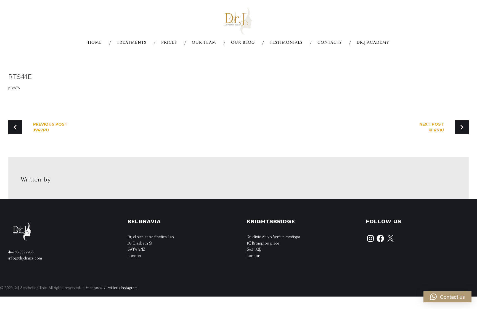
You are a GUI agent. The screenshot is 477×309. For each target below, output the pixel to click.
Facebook (94, 287)
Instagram (129, 287)
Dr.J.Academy (373, 43)
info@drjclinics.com (25, 258)
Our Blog (243, 43)
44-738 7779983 (21, 252)
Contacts (329, 43)
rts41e (20, 77)
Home (95, 43)
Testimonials (286, 43)
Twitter (112, 287)
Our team (204, 43)
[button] (447, 296)
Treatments (131, 43)
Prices (169, 43)
